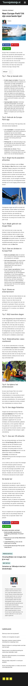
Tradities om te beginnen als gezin (10, 637)
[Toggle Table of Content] (9, 72)
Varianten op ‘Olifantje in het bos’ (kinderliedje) (14, 567)
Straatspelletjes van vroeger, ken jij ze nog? (14, 558)
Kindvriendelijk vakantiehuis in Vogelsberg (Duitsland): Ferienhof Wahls (14, 534)
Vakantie (4, 10)
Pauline (14, 586)
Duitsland (10, 10)
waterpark (7, 413)
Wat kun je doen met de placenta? (10, 633)
